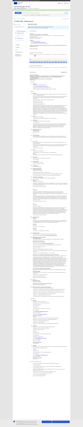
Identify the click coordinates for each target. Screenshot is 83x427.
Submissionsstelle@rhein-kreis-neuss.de (39, 42)
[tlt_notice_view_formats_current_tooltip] (66, 72)
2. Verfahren (17, 47)
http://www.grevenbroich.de (42, 314)
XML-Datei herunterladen (21, 31)
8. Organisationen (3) (18, 52)
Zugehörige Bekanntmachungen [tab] (19, 26)
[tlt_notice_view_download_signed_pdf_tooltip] (35, 55)
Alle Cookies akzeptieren (46, 421)
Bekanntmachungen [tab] (17, 24)
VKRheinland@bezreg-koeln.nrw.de (40, 338)
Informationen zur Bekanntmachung (18, 55)
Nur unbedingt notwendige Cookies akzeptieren (61, 421)
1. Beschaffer (17, 44)
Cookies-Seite (21, 422)
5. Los (16, 49)
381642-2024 (51, 26)
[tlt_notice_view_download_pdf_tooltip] (30, 62)
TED (14, 18)
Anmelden (61, 3)
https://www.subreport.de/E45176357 (51, 235)
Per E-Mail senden (20, 38)
